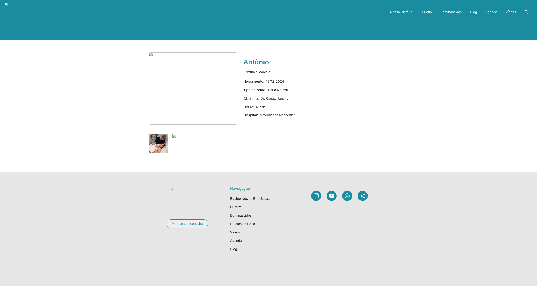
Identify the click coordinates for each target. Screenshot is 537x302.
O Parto (426, 12)
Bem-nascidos (451, 12)
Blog (473, 12)
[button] (526, 12)
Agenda (491, 12)
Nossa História (401, 12)
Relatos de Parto (242, 224)
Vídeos (511, 12)
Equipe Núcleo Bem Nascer (251, 198)
